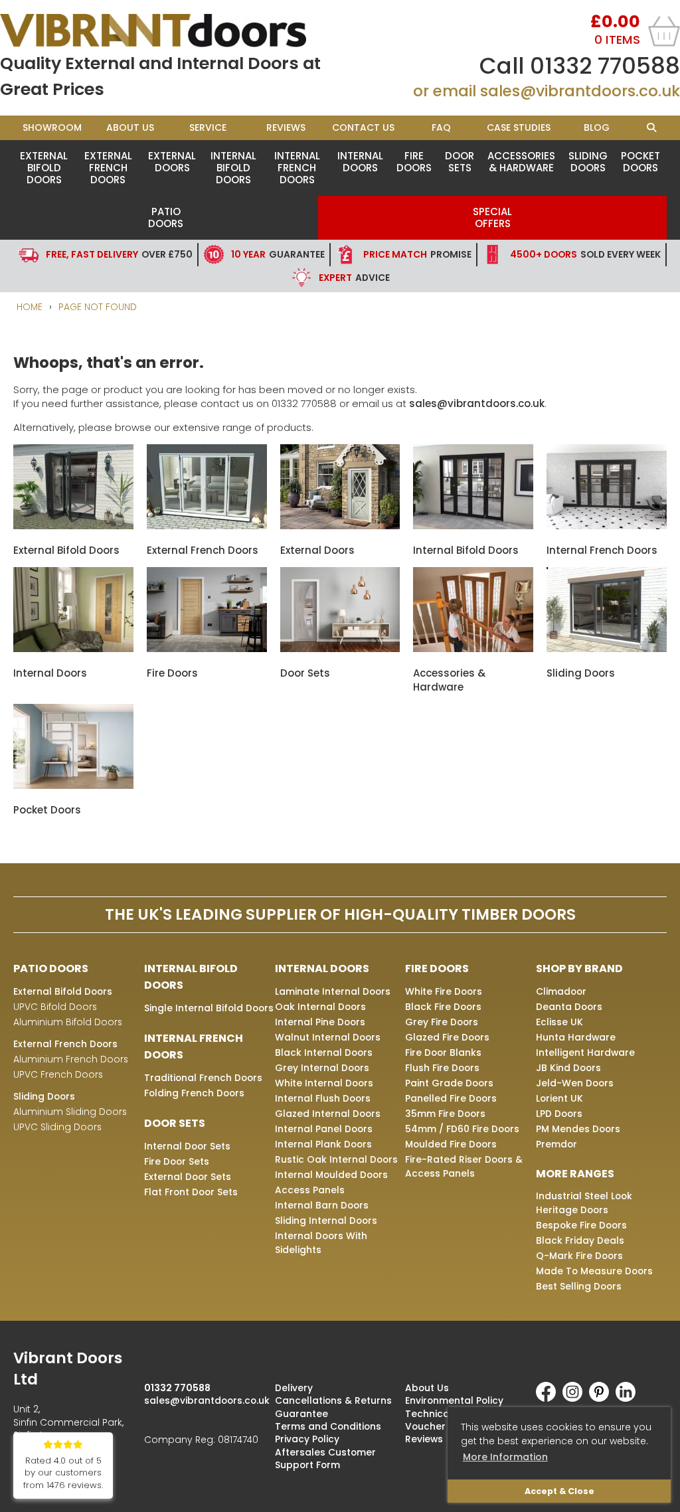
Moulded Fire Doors (451, 1144)
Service (207, 127)
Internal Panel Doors (324, 1128)
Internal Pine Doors (320, 1022)
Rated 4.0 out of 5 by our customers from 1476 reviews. (63, 1473)
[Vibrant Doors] (170, 30)
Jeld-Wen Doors (575, 1083)
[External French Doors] (207, 526)
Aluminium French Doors (70, 1059)
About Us (130, 127)
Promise (417, 254)
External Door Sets (187, 1176)
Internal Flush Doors (323, 1098)
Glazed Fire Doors (447, 1037)
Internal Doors (360, 162)
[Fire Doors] (207, 648)
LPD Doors (559, 1113)
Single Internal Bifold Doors (209, 1008)
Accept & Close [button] (559, 1491)
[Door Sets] (340, 648)
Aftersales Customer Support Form (325, 1458)
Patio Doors (165, 217)
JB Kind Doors (568, 1067)
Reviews (285, 127)
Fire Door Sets (176, 1161)
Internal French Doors (297, 168)
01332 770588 (605, 66)
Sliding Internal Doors (326, 1220)
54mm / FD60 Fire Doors (462, 1128)
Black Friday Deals (580, 1240)
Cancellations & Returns (333, 1400)
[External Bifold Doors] (73, 526)
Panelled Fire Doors (451, 1098)
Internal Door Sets (187, 1146)
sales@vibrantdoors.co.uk (580, 91)
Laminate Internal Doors (332, 991)
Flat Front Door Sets (191, 1192)
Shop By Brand (579, 968)
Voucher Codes (442, 1426)
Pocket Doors (640, 162)
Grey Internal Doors (322, 1067)
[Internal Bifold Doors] (473, 526)
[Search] (651, 128)
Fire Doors (414, 162)
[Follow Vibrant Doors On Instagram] (575, 1398)
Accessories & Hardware (521, 162)
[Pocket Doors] (73, 785)
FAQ (441, 127)
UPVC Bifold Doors (55, 1006)
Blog (597, 127)
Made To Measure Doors (594, 1271)
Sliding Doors (588, 162)
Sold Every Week (585, 254)
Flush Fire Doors (442, 1067)
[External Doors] (340, 526)
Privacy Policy (307, 1439)
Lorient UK (559, 1098)
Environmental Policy (454, 1400)
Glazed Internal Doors (328, 1113)
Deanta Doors (569, 1006)
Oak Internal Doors (320, 1006)
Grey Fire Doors (441, 1022)
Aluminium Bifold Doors (67, 1022)
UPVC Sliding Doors (57, 1127)
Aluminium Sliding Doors (70, 1111)
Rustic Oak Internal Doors (336, 1159)
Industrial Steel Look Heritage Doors (584, 1203)
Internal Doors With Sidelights (321, 1242)
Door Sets (459, 162)
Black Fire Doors (443, 1006)
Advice (354, 277)
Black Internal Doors (324, 1052)
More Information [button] (505, 1457)
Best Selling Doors (579, 1286)
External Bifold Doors (44, 168)
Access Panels (310, 1190)
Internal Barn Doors (322, 1205)
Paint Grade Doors (449, 1083)
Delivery (294, 1387)
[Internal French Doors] (607, 526)
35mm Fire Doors (445, 1113)
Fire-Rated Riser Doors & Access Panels (464, 1166)
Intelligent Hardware (585, 1052)
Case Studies (519, 127)
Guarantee (278, 254)
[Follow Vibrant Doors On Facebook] (549, 1398)
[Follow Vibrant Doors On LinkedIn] (629, 1398)
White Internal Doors (324, 1083)
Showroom (52, 127)
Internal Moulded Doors (331, 1174)
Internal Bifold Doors (233, 168)
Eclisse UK (559, 1022)
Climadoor (561, 991)
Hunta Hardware (576, 1037)
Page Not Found (97, 306)
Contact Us (363, 127)
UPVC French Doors (58, 1074)
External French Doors (108, 168)
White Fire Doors (443, 991)
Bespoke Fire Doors (581, 1225)
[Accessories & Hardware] (473, 648)
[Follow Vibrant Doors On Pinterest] (602, 1398)
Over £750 (119, 254)
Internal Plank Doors (323, 1144)
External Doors (172, 162)
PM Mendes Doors (578, 1128)
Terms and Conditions (328, 1426)
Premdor (556, 1144)
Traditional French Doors (203, 1077)
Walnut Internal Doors (328, 1037)
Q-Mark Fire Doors (579, 1255)
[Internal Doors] (73, 648)
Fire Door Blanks (443, 1052)
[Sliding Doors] (607, 648)
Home (29, 306)
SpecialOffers (492, 217)
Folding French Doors (194, 1093)
